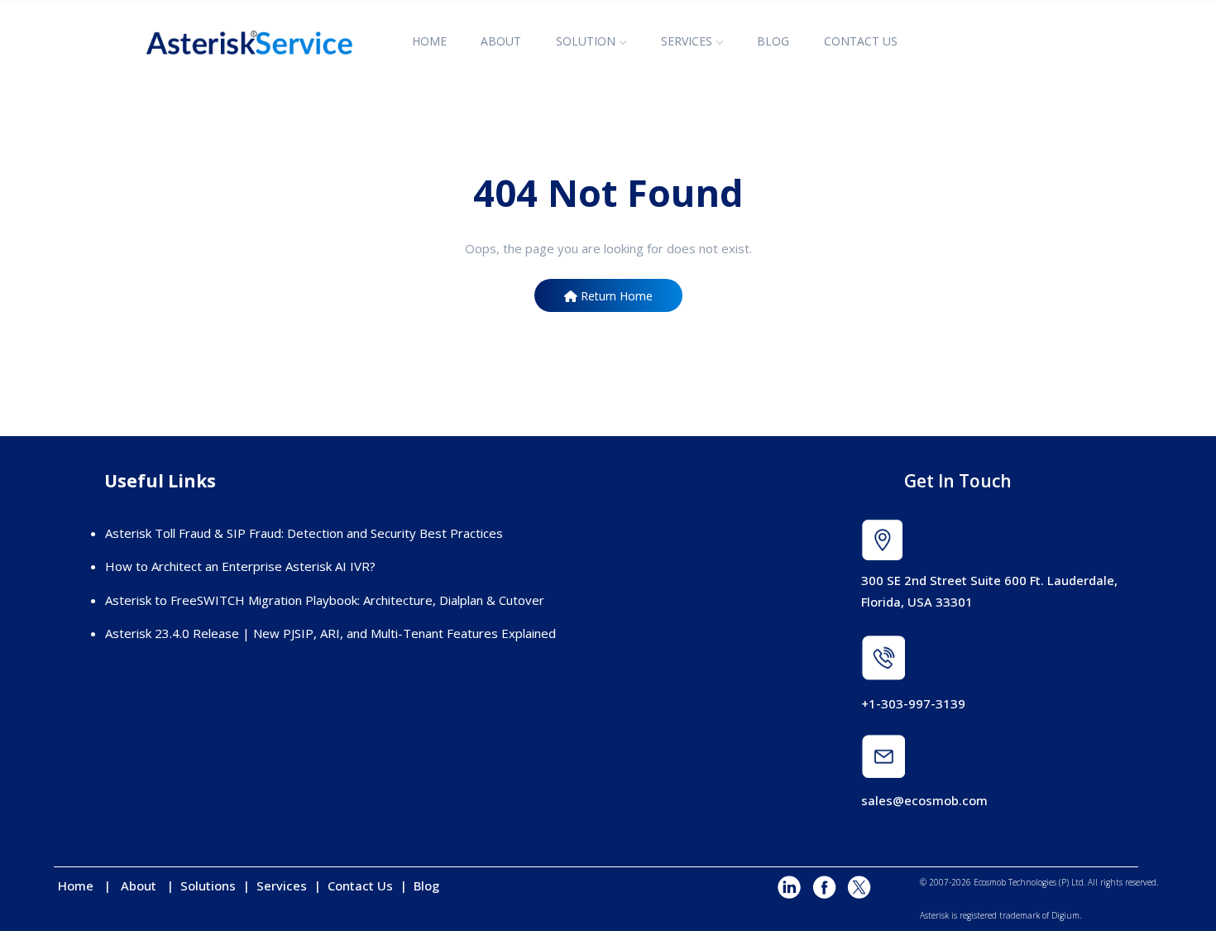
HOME (429, 41)
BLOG (773, 41)
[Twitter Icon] (858, 888)
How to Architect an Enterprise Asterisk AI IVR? (240, 566)
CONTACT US (861, 41)
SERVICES (686, 41)
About (143, 885)
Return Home (615, 296)
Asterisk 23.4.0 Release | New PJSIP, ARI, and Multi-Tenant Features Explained (330, 633)
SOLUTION (585, 41)
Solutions (209, 885)
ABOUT (501, 41)
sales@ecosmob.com (924, 800)
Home (80, 885)
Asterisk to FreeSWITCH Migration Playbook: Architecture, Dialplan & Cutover (324, 600)
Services (283, 885)
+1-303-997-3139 (913, 703)
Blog (426, 885)
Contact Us (360, 885)
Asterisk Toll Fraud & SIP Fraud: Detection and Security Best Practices (304, 533)
